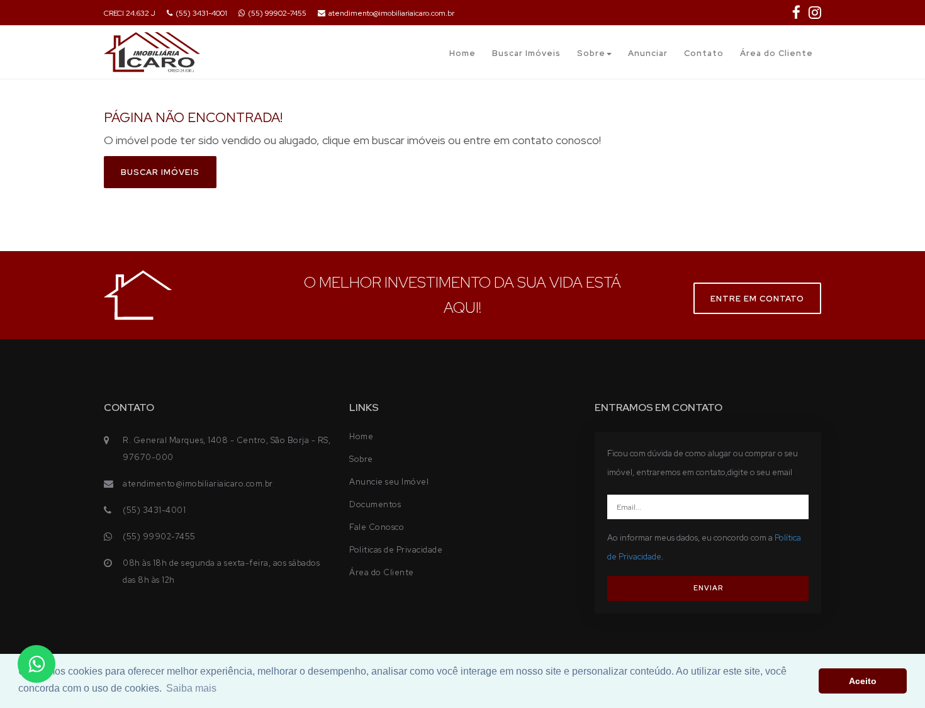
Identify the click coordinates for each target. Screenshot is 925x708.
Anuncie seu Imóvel (389, 481)
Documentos (375, 504)
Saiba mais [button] (191, 688)
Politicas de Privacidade (395, 549)
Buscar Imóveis (526, 53)
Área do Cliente (776, 53)
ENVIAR (708, 587)
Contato (704, 53)
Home (462, 53)
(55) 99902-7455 (277, 13)
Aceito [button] (863, 681)
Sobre (591, 53)
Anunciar (648, 53)
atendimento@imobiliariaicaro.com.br (391, 13)
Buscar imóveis (160, 172)
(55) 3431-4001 (201, 13)
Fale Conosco (376, 527)
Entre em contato (757, 298)
